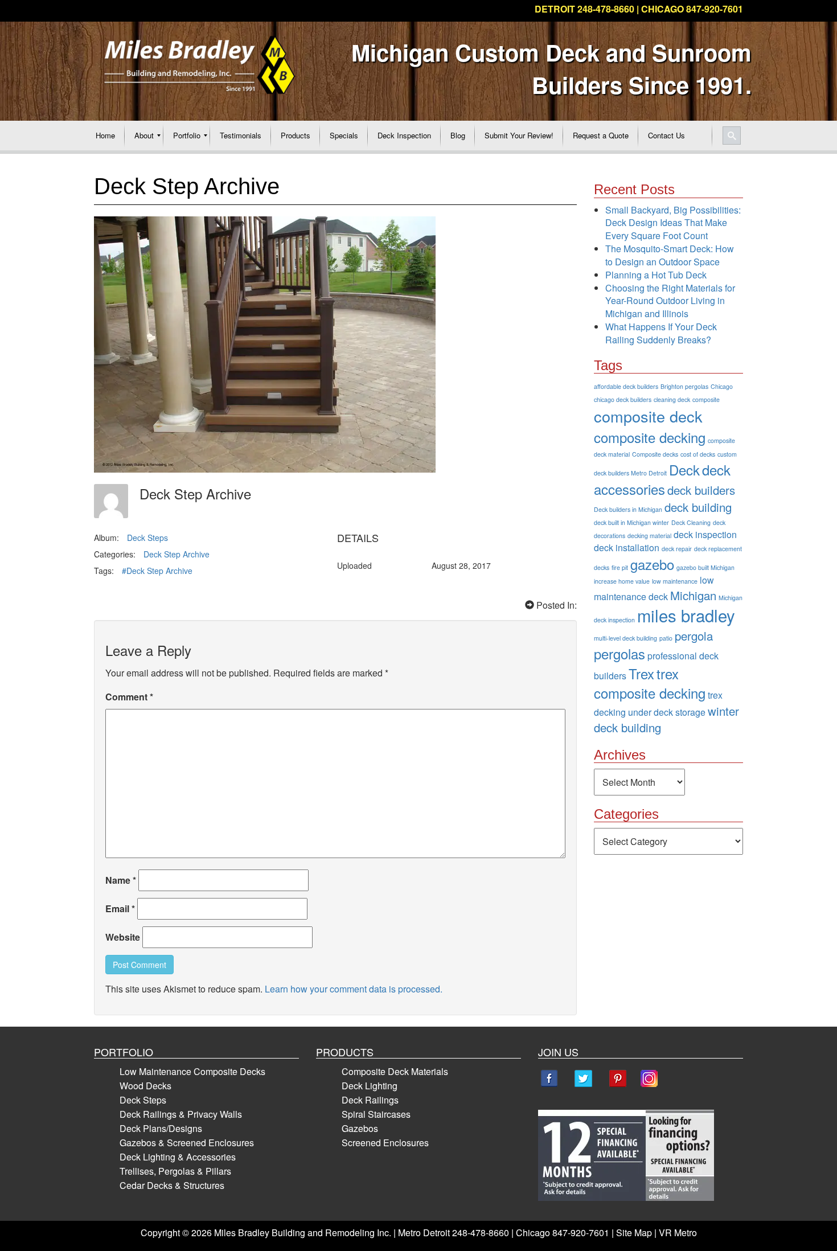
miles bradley (686, 615)
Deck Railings (370, 1099)
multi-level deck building (625, 638)
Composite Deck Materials (395, 1071)
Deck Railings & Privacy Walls (181, 1114)
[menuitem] (105, 135)
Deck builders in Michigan (628, 509)
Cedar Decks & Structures (172, 1185)
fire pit (620, 567)
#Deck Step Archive (157, 570)
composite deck (648, 416)
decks (601, 567)
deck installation (626, 547)
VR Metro (678, 1232)
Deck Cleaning (691, 522)
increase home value (622, 581)
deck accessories (662, 479)
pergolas (619, 653)
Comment (129, 696)
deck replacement (718, 548)
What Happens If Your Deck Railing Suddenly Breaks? (661, 333)
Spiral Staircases (376, 1114)
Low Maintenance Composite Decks (192, 1071)
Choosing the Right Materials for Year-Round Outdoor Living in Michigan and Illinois (670, 301)
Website (122, 937)
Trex (641, 673)
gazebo (652, 564)
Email (120, 908)
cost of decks (697, 454)
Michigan (693, 595)
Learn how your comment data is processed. (353, 988)
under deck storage (666, 712)
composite (706, 399)
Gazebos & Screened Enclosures (187, 1142)
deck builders (701, 490)
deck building (698, 507)
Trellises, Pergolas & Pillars (175, 1171)
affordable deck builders (626, 386)
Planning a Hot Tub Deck (656, 274)
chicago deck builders (622, 399)
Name (120, 880)
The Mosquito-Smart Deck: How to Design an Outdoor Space (669, 255)
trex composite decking (649, 683)
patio (665, 638)
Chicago (722, 386)
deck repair (677, 548)
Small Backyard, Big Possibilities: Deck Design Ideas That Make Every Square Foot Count (673, 223)
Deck (684, 469)
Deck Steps (147, 537)
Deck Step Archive (176, 554)
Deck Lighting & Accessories (178, 1156)
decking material (649, 535)
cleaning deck (672, 399)
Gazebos (360, 1128)
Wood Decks (145, 1085)
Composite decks (655, 454)
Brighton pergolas (684, 386)
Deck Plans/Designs (161, 1128)
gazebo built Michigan (705, 567)
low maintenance (675, 581)
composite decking (649, 437)
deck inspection (705, 534)
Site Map (634, 1232)
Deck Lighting (369, 1085)
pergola (694, 635)
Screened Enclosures (385, 1142)
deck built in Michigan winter (631, 522)
